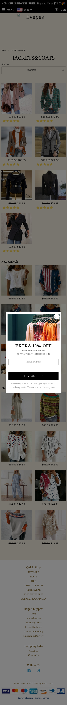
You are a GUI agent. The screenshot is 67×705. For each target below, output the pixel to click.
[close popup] (56, 316)
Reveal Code (33, 376)
